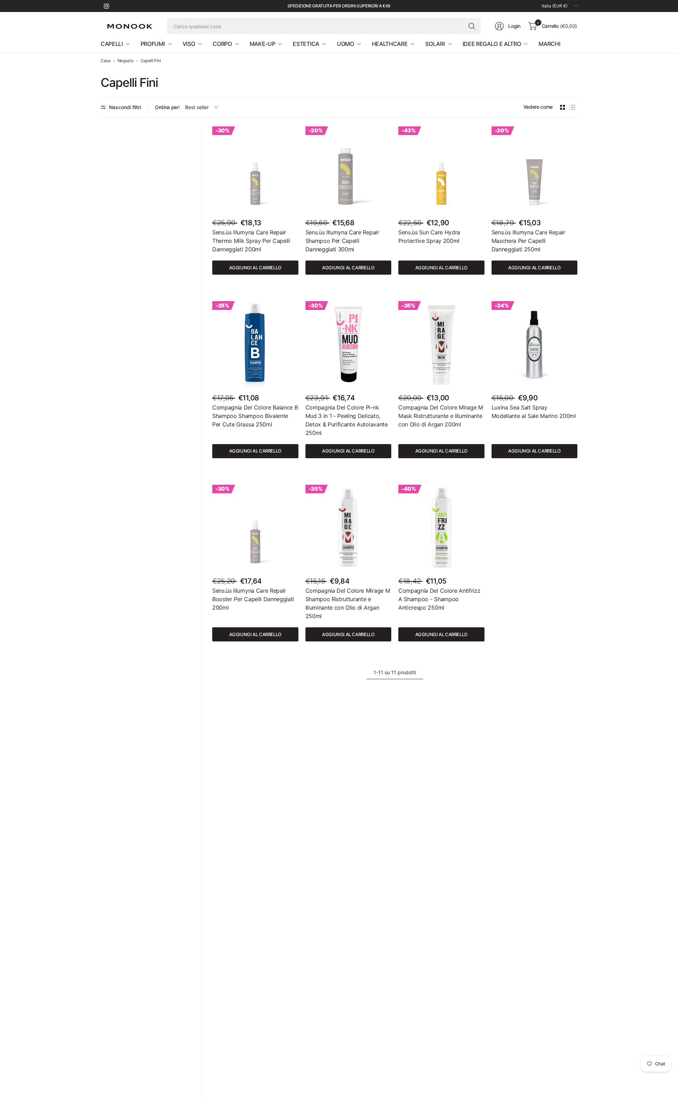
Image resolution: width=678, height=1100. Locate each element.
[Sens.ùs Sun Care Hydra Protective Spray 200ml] (441, 169)
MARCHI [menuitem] (549, 43)
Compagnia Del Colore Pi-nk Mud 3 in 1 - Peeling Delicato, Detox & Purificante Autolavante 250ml (346, 420)
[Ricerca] (472, 26)
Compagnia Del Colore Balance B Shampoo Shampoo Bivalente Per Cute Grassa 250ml (255, 416)
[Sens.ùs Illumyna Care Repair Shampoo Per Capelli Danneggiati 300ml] (348, 169)
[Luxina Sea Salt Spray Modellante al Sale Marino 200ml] (535, 344)
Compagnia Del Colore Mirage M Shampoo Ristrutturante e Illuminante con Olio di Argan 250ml (347, 603)
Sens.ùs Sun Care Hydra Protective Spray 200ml (429, 236)
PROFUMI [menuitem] (153, 43)
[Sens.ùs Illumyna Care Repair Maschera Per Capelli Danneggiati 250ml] (535, 169)
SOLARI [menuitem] (435, 43)
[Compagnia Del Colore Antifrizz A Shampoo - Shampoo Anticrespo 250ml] (441, 528)
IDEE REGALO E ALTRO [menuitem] (492, 43)
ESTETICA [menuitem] (306, 43)
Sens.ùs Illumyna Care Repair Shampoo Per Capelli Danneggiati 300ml (342, 241)
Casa (106, 61)
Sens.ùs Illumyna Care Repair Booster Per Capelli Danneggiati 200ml (253, 599)
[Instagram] (106, 6)
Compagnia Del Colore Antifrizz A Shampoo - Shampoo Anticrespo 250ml (439, 599)
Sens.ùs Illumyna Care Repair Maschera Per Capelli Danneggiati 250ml (528, 241)
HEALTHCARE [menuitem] (390, 43)
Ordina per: (167, 107)
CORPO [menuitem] (222, 43)
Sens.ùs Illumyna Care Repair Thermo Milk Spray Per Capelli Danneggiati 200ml (251, 241)
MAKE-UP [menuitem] (262, 43)
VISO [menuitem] (189, 43)
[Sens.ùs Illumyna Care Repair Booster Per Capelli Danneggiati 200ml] (255, 528)
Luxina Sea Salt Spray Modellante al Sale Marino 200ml (534, 411)
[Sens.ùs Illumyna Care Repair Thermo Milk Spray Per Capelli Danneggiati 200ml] (255, 169)
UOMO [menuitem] (345, 43)
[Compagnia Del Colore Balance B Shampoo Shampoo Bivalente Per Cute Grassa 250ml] (255, 344)
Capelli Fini (151, 61)
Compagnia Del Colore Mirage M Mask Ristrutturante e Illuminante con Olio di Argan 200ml (440, 416)
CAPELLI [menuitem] (112, 43)
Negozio (125, 61)
